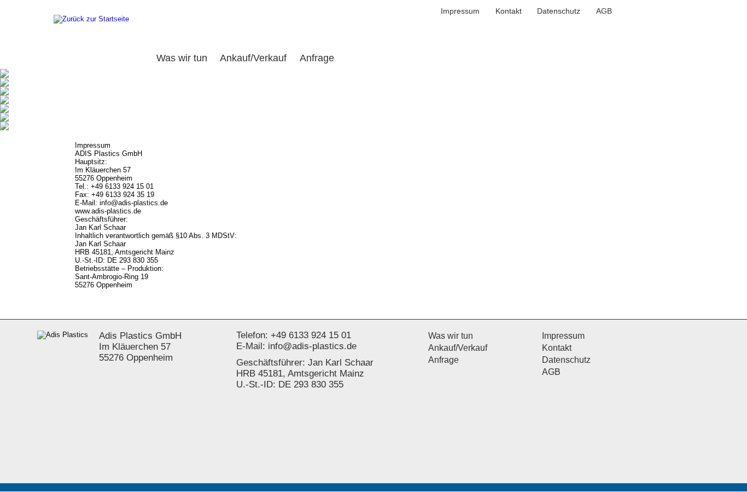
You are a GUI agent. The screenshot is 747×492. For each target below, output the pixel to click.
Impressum (460, 11)
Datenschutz (558, 11)
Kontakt (508, 11)
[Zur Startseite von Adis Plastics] (91, 19)
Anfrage (443, 359)
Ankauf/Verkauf (457, 347)
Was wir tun (450, 335)
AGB (604, 11)
